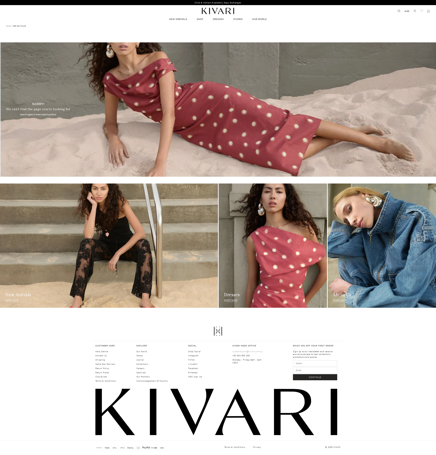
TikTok (191, 359)
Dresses (218, 19)
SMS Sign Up (195, 376)
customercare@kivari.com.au (247, 351)
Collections (142, 364)
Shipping (100, 359)
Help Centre (101, 351)
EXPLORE (141, 345)
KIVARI (337, 447)
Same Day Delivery (105, 364)
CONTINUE (315, 377)
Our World (259, 19)
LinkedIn (193, 364)
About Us (342, 294)
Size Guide (101, 376)
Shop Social (194, 351)
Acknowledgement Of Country (152, 380)
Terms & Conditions (105, 380)
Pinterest (193, 372)
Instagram (193, 355)
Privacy (257, 447)
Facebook (193, 368)
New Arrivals (178, 19)
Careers (140, 368)
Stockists (141, 372)
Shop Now (12, 300)
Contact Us (101, 355)
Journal (140, 359)
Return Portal (102, 372)
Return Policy (102, 368)
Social (192, 345)
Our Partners (143, 376)
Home (8, 26)
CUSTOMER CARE (105, 345)
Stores (238, 19)
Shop (200, 19)
